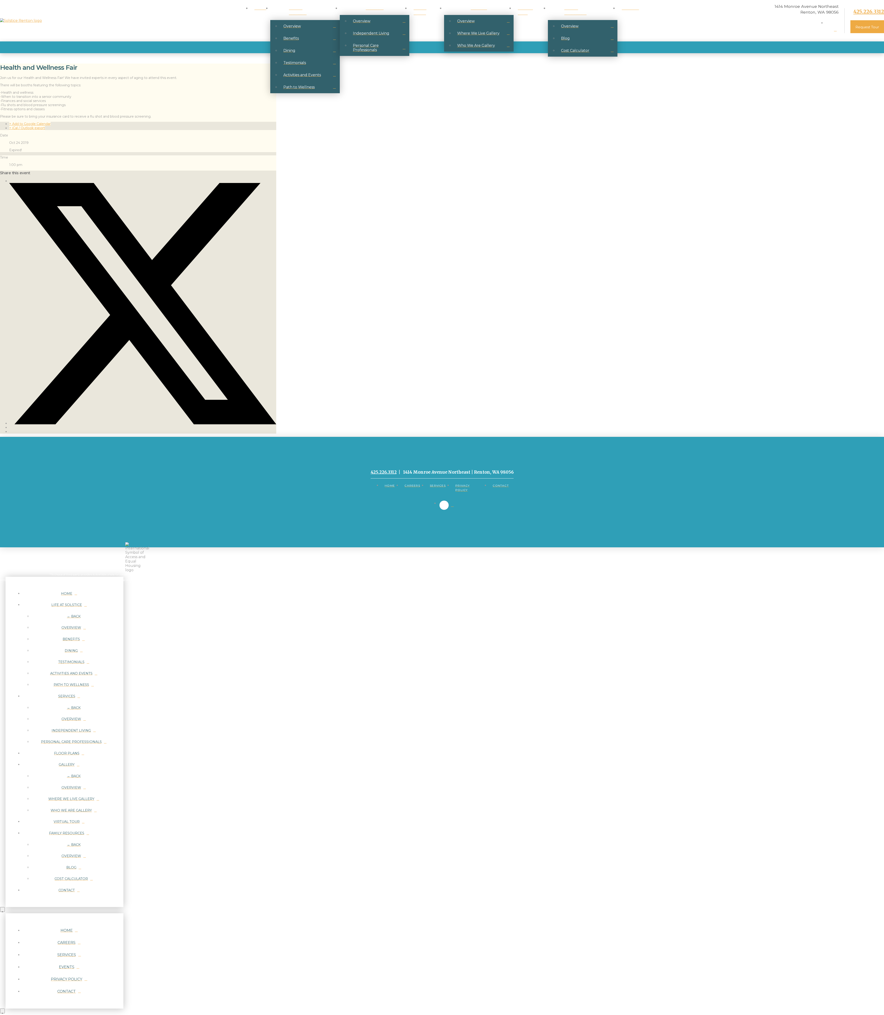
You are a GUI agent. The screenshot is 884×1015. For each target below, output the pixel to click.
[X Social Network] (142, 423)
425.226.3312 (868, 12)
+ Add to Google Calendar (30, 124)
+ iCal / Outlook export (27, 128)
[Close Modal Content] (2, 909)
